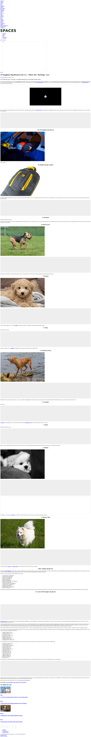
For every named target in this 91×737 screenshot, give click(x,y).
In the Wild (2, 6)
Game (1, 12)
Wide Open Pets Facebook (23, 680)
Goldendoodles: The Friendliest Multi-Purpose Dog (11, 715)
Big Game (2, 13)
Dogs (1, 695)
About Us (4, 729)
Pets (1, 4)
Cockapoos (2, 422)
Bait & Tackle (2, 8)
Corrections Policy (6, 732)
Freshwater (2, 10)
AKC (28, 399)
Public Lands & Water (4, 25)
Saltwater (2, 11)
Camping (1, 2)
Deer (1, 14)
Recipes (1, 16)
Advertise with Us (6, 731)
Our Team (2, 27)
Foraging (1, 5)
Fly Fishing (2, 9)
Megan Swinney (4, 77)
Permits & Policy (3, 26)
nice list (18, 81)
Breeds (1, 72)
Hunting (1, 22)
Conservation (2, 23)
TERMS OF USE (3, 735)
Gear (1, 17)
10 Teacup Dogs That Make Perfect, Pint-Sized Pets (11, 721)
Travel (1, 3)
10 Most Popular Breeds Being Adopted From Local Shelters (13, 703)
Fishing (1, 7)
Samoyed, (9, 566)
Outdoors (2, 20)
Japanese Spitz (15, 566)
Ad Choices (4, 730)
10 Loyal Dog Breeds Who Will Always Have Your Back (16, 682)
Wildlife (1, 24)
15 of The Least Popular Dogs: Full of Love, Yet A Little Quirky (14, 697)
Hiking (1, 1)
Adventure (2, 0)
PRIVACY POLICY (3, 736)
